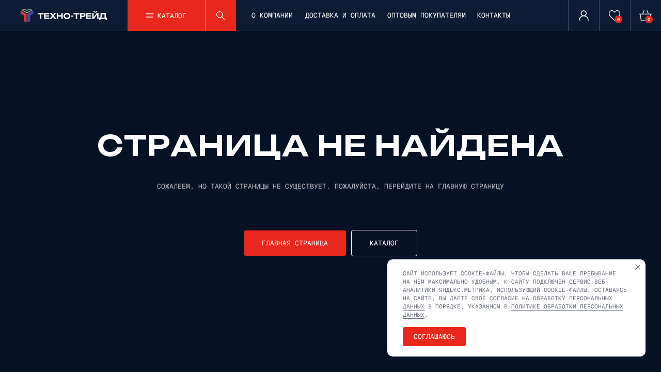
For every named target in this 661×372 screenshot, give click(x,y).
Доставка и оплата (340, 15)
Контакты (493, 15)
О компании (272, 15)
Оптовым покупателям (426, 15)
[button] (166, 15)
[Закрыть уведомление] (638, 267)
